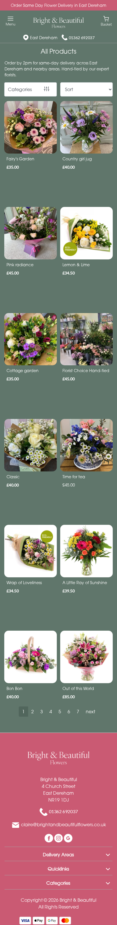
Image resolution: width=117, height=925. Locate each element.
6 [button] (69, 711)
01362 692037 (82, 37)
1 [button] (23, 711)
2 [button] (32, 711)
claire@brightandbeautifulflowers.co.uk (63, 824)
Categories (20, 89)
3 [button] (41, 711)
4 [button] (50, 711)
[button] (58, 854)
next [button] (90, 711)
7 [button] (78, 711)
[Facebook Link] (49, 837)
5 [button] (59, 711)
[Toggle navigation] (10, 21)
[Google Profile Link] (68, 837)
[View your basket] (106, 20)
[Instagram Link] (59, 837)
